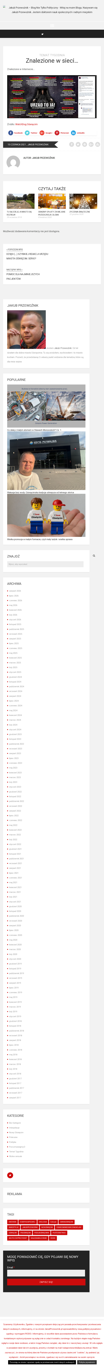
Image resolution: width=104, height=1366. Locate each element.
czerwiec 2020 (15, 935)
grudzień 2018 (15, 1021)
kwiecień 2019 (15, 1002)
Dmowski (12, 1222)
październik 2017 (16, 1088)
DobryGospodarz (27, 1222)
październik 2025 (16, 629)
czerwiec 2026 (15, 600)
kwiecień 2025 (15, 658)
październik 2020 (16, 916)
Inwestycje (14, 1227)
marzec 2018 (15, 1064)
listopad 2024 (15, 682)
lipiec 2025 (14, 643)
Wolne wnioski (15, 1156)
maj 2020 (13, 940)
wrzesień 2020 (15, 921)
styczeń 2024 (15, 729)
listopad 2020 (15, 911)
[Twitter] (42, 34)
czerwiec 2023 (15, 763)
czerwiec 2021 (15, 878)
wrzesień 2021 (15, 863)
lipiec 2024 (14, 701)
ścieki (53, 1238)
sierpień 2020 (15, 925)
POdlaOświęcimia (41, 1233)
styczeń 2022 (15, 844)
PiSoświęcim (25, 1233)
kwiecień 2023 (15, 772)
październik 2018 (16, 1031)
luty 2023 (13, 782)
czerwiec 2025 (15, 648)
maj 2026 (13, 605)
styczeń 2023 (15, 787)
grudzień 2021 (15, 849)
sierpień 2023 (15, 753)
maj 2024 (13, 710)
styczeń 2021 (15, 902)
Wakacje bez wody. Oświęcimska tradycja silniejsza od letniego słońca (40, 492)
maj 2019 (13, 997)
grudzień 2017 (15, 1078)
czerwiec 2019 (15, 992)
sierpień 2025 (15, 638)
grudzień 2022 (15, 792)
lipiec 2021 (14, 873)
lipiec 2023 (14, 758)
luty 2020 (13, 954)
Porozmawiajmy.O (17, 1147)
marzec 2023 (15, 777)
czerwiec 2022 (15, 820)
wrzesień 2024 (15, 691)
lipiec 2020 (14, 930)
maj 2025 (13, 653)
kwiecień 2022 (15, 830)
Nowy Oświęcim (16, 1132)
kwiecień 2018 (15, 1059)
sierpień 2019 (15, 983)
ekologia (43, 1222)
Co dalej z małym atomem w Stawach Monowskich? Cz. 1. (34, 430)
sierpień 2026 (15, 591)
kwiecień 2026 (15, 610)
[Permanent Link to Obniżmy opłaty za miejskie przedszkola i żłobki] (52, 208)
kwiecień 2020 (15, 944)
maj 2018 (13, 1054)
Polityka (12, 1142)
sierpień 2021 (15, 868)
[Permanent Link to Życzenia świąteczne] (83, 208)
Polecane (13, 1137)
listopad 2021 (15, 854)
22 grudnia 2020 (76, 214)
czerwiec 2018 (15, 1050)
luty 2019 (13, 1011)
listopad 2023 (15, 739)
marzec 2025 (15, 662)
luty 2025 (13, 667)
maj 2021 (13, 882)
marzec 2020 (15, 949)
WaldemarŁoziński (39, 1238)
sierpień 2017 (15, 1097)
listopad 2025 (15, 624)
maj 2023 (13, 768)
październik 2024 (16, 686)
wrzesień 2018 (15, 1035)
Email (11, 1267)
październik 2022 (16, 801)
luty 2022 (13, 839)
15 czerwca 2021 (17, 144)
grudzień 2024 (15, 677)
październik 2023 (16, 744)
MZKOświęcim (47, 1227)
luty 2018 (13, 1069)
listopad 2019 (15, 968)
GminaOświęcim (66, 1222)
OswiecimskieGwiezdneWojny (68, 1227)
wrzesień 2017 (15, 1093)
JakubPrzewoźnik (30, 1227)
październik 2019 (16, 973)
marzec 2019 (15, 1007)
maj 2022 (13, 825)
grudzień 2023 (15, 734)
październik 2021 (16, 858)
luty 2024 (13, 725)
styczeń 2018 (15, 1074)
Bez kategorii (15, 1123)
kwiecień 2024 (15, 715)
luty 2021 (13, 897)
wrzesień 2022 (15, 806)
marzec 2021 (15, 892)
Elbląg (53, 1222)
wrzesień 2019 (15, 978)
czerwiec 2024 (15, 705)
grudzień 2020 (15, 906)
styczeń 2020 (15, 959)
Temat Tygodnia (52, 55)
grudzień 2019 (15, 964)
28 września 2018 (14, 217)
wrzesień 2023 (15, 748)
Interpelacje (14, 1128)
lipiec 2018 (14, 1045)
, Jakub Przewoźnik (37, 144)
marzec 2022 (15, 834)
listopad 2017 (15, 1083)
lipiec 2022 (14, 815)
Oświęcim (13, 1233)
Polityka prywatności (87, 1362)
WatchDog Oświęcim (26, 124)
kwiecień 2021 (15, 887)
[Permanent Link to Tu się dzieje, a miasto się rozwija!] (21, 208)
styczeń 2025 (15, 672)
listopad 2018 (15, 1026)
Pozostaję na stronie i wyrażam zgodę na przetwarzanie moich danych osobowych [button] (42, 1362)
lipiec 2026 (14, 596)
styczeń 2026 (15, 619)
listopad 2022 (15, 796)
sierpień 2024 (15, 696)
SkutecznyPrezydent (18, 1238)
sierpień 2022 (15, 811)
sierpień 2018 (15, 1040)
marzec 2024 (15, 720)
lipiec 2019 (14, 988)
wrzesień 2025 (15, 634)
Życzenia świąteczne (79, 212)
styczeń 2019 (15, 1016)
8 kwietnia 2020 (44, 217)
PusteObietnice (59, 1233)
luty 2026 (13, 615)
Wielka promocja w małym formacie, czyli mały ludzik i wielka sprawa (39, 539)
